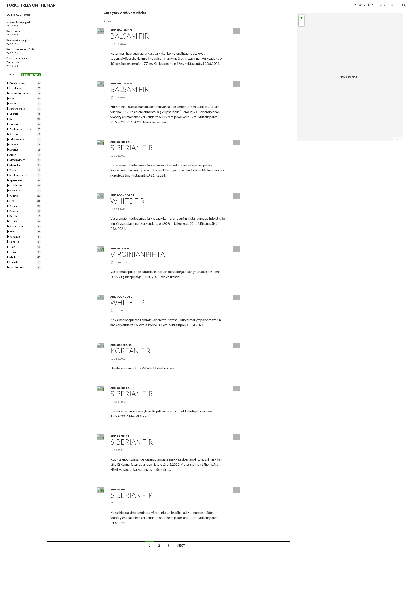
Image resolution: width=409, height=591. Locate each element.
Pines (23, 170)
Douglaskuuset (22, 83)
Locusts (22, 262)
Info (382, 5)
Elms (23, 98)
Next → (183, 545)
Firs (23, 201)
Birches (23, 119)
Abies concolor (122, 195)
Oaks (23, 247)
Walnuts (23, 103)
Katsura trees (22, 109)
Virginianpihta (137, 254)
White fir (127, 201)
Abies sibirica (120, 141)
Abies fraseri (119, 248)
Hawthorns (23, 185)
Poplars (23, 211)
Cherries (23, 114)
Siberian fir (131, 147)
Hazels (22, 221)
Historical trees (363, 5)
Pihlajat (23, 206)
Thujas (22, 252)
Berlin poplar (13, 31)
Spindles (22, 242)
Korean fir (130, 350)
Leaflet (398, 139)
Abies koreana (121, 344)
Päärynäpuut (22, 226)
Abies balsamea (121, 30)
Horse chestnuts (23, 93)
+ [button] (301, 17)
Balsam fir (129, 36)
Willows (23, 196)
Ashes (23, 231)
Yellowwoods (22, 139)
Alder (22, 155)
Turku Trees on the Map (30, 5)
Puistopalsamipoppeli (18, 22)
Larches (23, 150)
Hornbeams (22, 267)
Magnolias (22, 165)
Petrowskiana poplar (17, 40)
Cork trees (22, 124)
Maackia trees (22, 160)
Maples (23, 257)
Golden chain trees (22, 129)
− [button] (301, 23)
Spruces (23, 134)
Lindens (23, 144)
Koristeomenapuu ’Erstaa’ (21, 49)
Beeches (23, 216)
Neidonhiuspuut (22, 175)
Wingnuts (22, 237)
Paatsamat (22, 190)
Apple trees (23, 180)
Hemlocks (22, 88)
